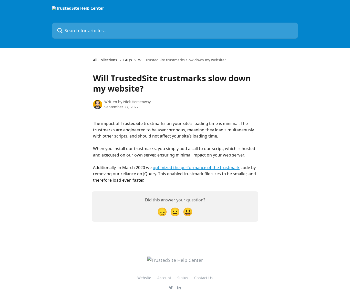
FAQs (127, 59)
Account (164, 277)
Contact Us (203, 277)
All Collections (105, 59)
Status (182, 277)
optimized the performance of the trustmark (196, 167)
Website (144, 277)
